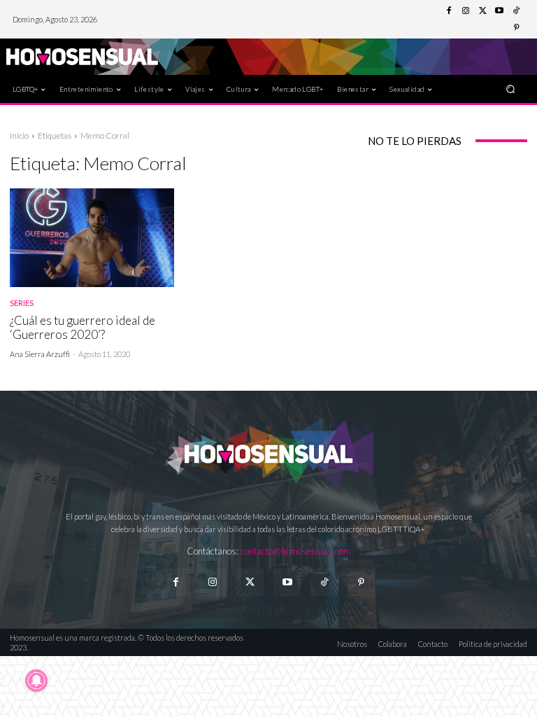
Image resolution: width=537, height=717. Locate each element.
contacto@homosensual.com (296, 551)
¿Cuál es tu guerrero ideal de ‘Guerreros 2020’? (82, 327)
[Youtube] (499, 11)
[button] (510, 88)
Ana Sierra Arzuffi (40, 353)
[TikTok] (516, 11)
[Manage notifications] (36, 680)
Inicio (19, 135)
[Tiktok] (324, 582)
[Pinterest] (516, 28)
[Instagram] (465, 11)
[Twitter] (482, 11)
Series (22, 303)
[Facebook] (449, 11)
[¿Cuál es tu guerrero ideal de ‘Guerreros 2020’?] (92, 237)
